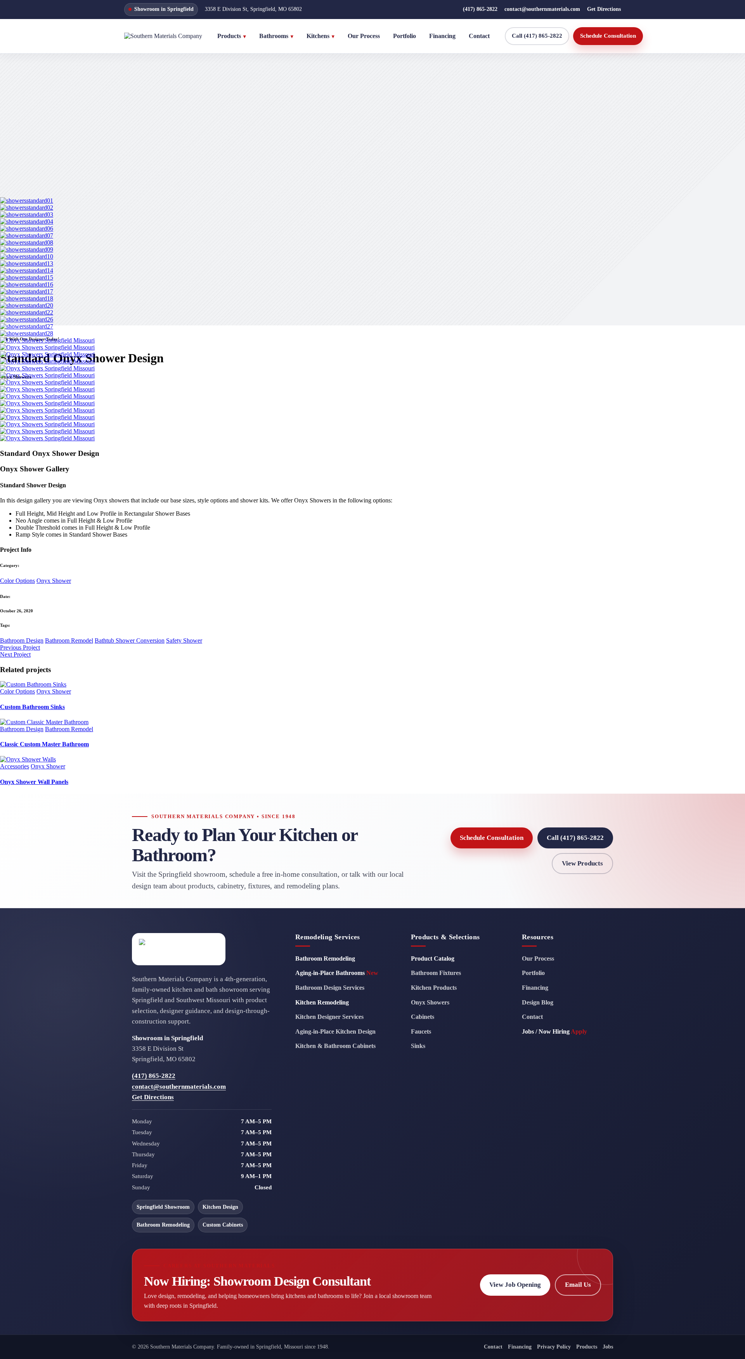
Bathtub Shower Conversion (130, 640)
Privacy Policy (554, 1347)
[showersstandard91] (47, 431)
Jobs (608, 1347)
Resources (537, 937)
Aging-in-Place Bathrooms (336, 973)
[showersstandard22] (26, 312)
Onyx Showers (430, 1002)
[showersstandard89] (47, 417)
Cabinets (422, 1016)
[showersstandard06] (26, 228)
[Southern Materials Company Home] (163, 36)
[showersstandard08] (26, 242)
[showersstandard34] (47, 347)
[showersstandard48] (47, 361)
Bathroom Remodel (69, 640)
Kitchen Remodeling (322, 1002)
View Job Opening (515, 1284)
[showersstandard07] (26, 235)
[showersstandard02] (26, 207)
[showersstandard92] (47, 438)
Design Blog (537, 1002)
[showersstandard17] (26, 291)
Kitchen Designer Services (329, 1016)
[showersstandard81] (47, 410)
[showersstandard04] (26, 221)
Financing (442, 36)
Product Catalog (432, 958)
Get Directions (604, 9)
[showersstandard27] (26, 326)
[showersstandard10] (26, 256)
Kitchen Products (434, 987)
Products (231, 36)
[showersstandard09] (26, 249)
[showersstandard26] (26, 319)
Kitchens (320, 36)
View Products (582, 863)
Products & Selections (445, 937)
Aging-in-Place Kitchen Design (335, 1031)
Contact (479, 36)
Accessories (14, 766)
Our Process (364, 36)
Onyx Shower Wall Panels (34, 782)
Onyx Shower (53, 580)
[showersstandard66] (47, 389)
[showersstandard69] (47, 403)
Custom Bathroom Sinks (32, 707)
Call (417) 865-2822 (537, 36)
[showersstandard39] (47, 354)
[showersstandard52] (47, 368)
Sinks (418, 1046)
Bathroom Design (21, 640)
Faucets (421, 1031)
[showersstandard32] (47, 340)
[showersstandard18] (26, 298)
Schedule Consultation (608, 36)
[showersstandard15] (26, 277)
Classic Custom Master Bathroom (44, 744)
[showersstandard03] (26, 214)
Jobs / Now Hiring (554, 1031)
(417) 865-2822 (480, 9)
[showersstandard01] (26, 200)
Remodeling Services (327, 937)
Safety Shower (184, 640)
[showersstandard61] (47, 375)
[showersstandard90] (47, 424)
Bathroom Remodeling (325, 958)
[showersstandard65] (47, 382)
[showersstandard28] (26, 333)
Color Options (17, 580)
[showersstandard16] (26, 284)
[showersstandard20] (26, 305)
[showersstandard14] (26, 270)
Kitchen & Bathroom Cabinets (335, 1046)
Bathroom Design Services (329, 987)
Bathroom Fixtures (436, 973)
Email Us (578, 1284)
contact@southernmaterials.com (542, 9)
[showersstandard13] (26, 263)
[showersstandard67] (47, 396)
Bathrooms (276, 36)
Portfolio (404, 36)
